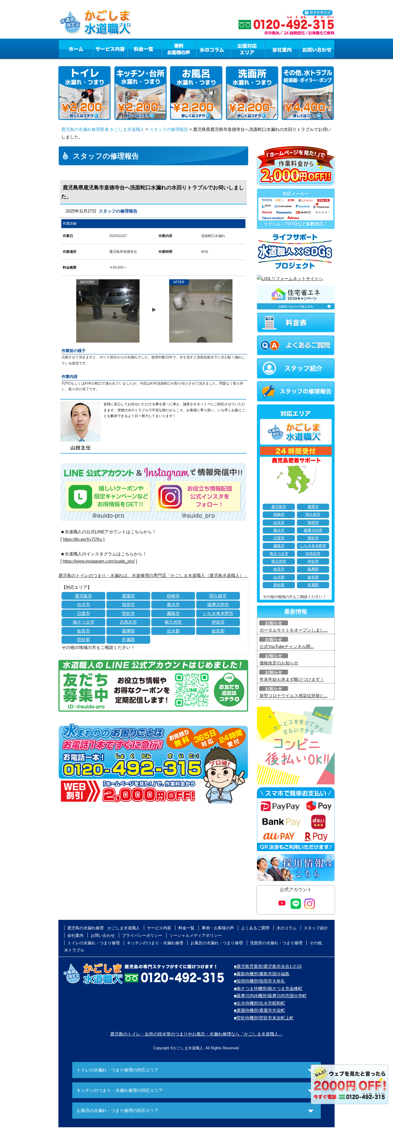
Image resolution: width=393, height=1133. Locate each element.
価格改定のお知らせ (279, 662)
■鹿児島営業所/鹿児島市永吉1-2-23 (268, 966)
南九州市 (173, 622)
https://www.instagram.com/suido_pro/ (99, 561)
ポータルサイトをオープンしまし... (294, 630)
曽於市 (128, 613)
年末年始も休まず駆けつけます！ (292, 679)
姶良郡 (218, 630)
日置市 (83, 613)
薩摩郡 (128, 630)
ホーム (75, 48)
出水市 (83, 604)
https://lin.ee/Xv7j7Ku (82, 539)
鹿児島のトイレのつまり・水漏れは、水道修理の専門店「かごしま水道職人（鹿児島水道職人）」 (153, 575)
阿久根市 (218, 595)
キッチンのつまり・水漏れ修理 (155, 943)
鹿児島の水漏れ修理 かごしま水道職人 (103, 928)
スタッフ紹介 (316, 928)
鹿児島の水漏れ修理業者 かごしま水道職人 (102, 129)
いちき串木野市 (218, 613)
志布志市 (128, 622)
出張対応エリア (248, 48)
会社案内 (282, 48)
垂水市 (173, 604)
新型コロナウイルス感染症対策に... (294, 695)
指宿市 (128, 604)
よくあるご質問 (255, 928)
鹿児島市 (83, 595)
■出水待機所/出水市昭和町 (259, 1003)
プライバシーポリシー (142, 935)
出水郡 (173, 630)
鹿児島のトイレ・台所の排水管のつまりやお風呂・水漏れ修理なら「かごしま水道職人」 (196, 1033)
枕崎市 (173, 595)
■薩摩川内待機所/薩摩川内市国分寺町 (270, 995)
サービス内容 (110, 48)
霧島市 (173, 613)
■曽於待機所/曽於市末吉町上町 (264, 1017)
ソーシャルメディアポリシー (195, 935)
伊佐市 (218, 622)
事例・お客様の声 (179, 48)
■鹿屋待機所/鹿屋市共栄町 (259, 1010)
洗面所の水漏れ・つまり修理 (276, 943)
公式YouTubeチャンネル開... (287, 646)
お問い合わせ (317, 48)
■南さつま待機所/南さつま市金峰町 (268, 988)
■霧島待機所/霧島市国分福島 (261, 973)
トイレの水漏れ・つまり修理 (93, 943)
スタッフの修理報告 (168, 129)
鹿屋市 (128, 595)
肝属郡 (128, 639)
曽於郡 (83, 639)
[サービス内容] (99, 48)
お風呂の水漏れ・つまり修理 (216, 943)
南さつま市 (83, 622)
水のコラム (213, 48)
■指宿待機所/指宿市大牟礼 (259, 981)
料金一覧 (144, 48)
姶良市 (83, 630)
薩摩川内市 (218, 604)
